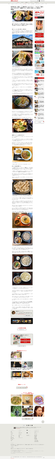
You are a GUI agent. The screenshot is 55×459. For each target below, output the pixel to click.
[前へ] (12, 321)
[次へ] (31, 321)
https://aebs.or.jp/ (18, 428)
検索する (37, 0)
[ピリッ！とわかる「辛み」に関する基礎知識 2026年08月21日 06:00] (38, 411)
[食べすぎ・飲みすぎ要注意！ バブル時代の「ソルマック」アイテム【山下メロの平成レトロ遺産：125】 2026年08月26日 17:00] (38, 400)
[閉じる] (43, 457)
